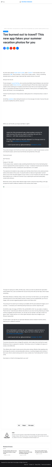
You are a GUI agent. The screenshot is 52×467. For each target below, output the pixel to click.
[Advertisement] (26, 14)
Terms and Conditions (46, 464)
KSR (13, 432)
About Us (26, 464)
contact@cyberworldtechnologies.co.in (30, 437)
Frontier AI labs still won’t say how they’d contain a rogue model (10, 452)
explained (11, 99)
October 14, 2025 (36, 337)
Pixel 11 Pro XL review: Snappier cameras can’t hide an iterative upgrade (25, 452)
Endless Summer (17, 85)
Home (5, 28)
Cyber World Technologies (13, 462)
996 (11, 74)
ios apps (31, 425)
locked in (30, 72)
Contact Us (31, 464)
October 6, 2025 (36, 145)
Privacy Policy (37, 464)
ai (19, 425)
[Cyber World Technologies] (26, 2)
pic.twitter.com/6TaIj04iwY (14, 333)
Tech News (9, 28)
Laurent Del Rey (15, 83)
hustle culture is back (19, 72)
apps (24, 425)
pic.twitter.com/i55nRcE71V (21, 141)
